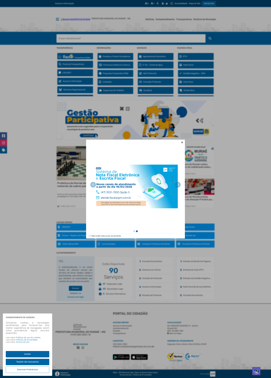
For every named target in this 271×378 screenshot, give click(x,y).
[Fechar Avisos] (182, 142)
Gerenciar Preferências (27, 369)
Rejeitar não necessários (28, 362)
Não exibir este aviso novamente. (106, 236)
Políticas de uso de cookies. (28, 337)
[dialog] (135, 189)
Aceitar (27, 354)
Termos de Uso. (23, 342)
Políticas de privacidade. (27, 340)
